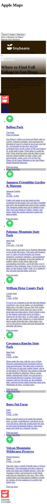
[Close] (2, 55)
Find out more (12, 167)
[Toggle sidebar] (2, 32)
